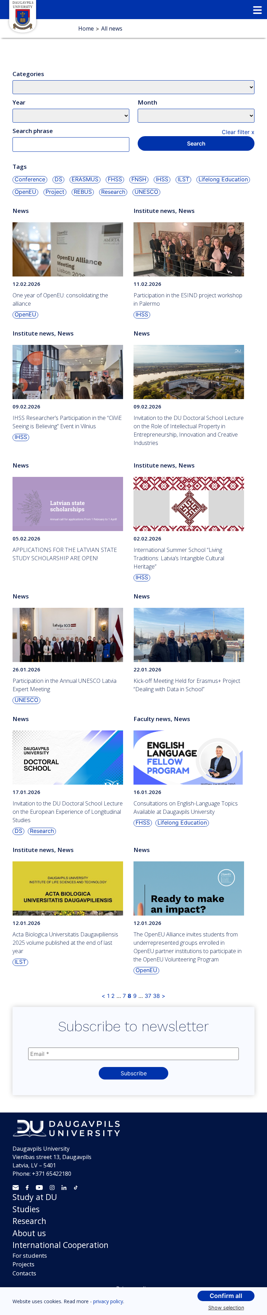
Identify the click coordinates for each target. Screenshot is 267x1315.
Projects (23, 1264)
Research (29, 1220)
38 (156, 995)
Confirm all (226, 1295)
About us (29, 1233)
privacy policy (108, 1301)
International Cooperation (60, 1244)
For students (30, 1255)
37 (148, 995)
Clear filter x (238, 132)
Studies (26, 1209)
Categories (28, 74)
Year (19, 102)
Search (196, 143)
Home (86, 28)
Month (147, 102)
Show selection (226, 1307)
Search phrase (33, 131)
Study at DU (35, 1196)
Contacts (24, 1273)
